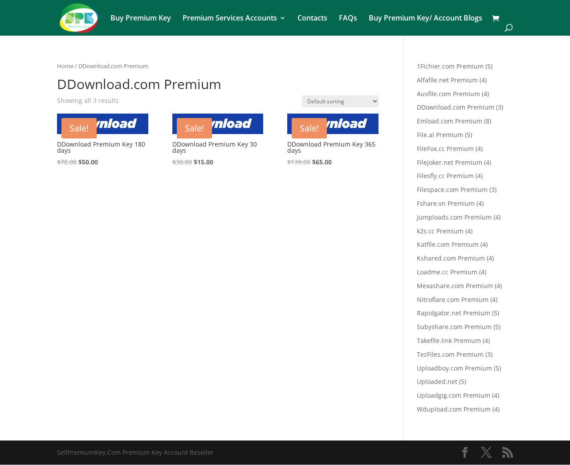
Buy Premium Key (140, 19)
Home (65, 66)
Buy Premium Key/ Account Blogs (425, 19)
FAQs (348, 19)
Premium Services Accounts (230, 19)
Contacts (312, 19)
